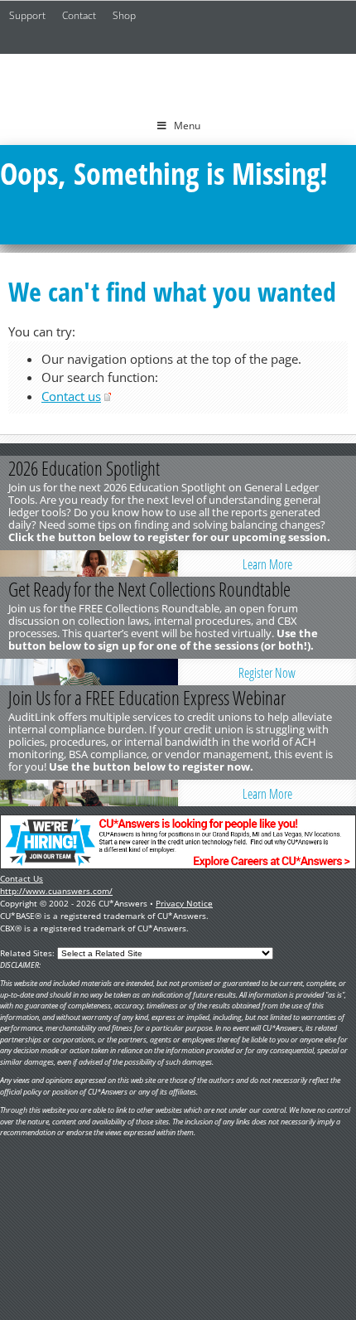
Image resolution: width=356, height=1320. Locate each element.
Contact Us (21, 878)
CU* (178, 80)
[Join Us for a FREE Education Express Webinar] (89, 793)
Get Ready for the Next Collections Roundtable (149, 589)
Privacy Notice (184, 903)
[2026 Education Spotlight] (89, 563)
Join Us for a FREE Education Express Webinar (147, 697)
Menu (187, 125)
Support (27, 15)
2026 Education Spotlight (84, 468)
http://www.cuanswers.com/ (56, 891)
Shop (124, 15)
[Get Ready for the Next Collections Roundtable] (89, 672)
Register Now (267, 673)
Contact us (71, 396)
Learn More (267, 564)
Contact (79, 15)
